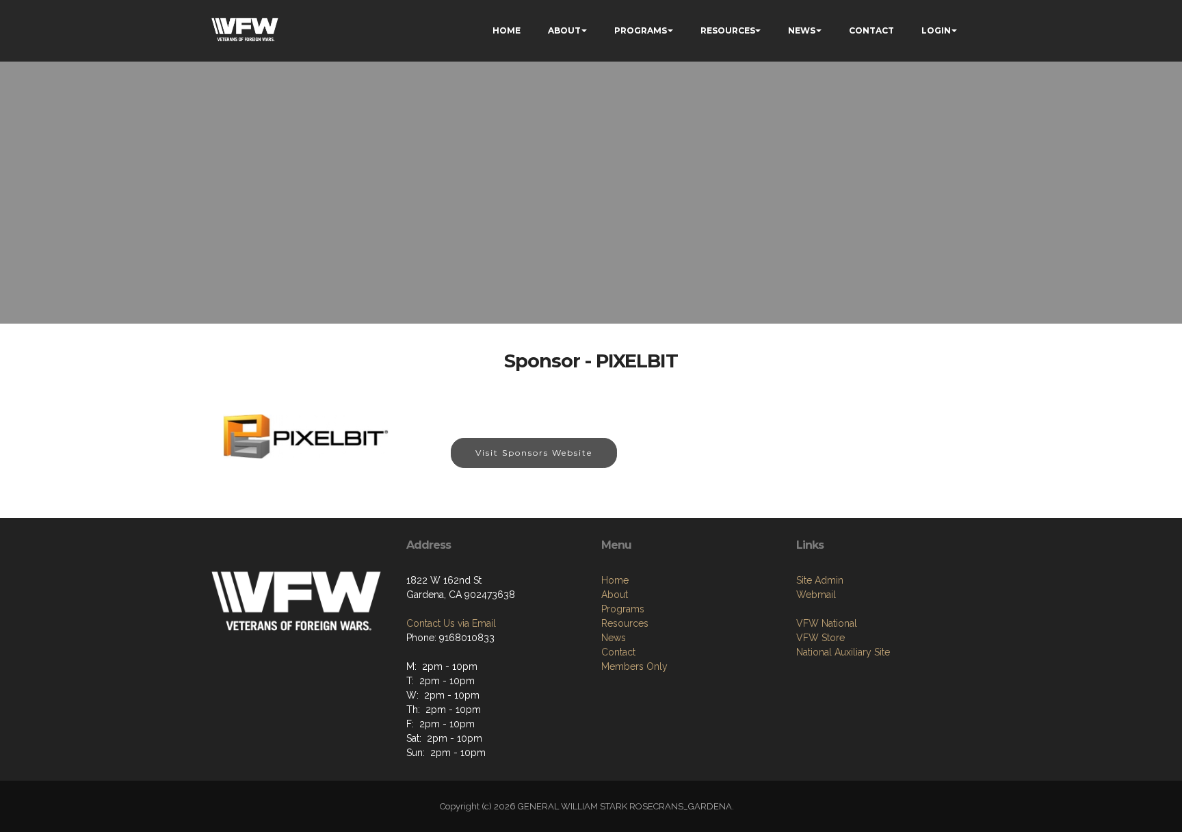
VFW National (826, 623)
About (614, 594)
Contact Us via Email (451, 623)
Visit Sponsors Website (533, 452)
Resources (624, 623)
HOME (506, 30)
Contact (618, 652)
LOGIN (936, 30)
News (613, 637)
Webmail (816, 594)
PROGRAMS (640, 30)
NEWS (801, 30)
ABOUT (564, 30)
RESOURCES (727, 30)
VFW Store (820, 637)
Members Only (634, 666)
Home (615, 580)
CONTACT (871, 30)
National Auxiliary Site (843, 652)
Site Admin (819, 580)
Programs (622, 608)
